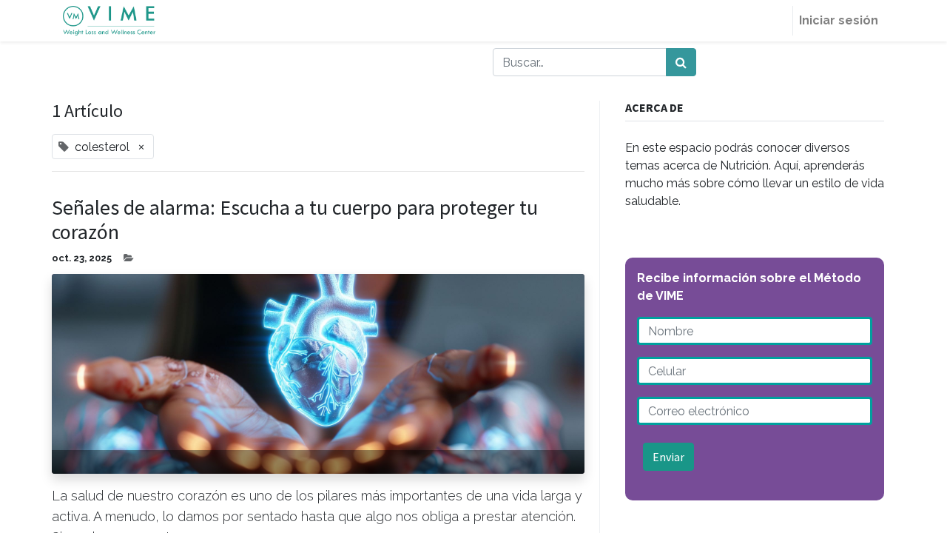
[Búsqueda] (681, 62)
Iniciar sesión (838, 20)
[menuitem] (775, 21)
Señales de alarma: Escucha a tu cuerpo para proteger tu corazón (295, 220)
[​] (274, 62)
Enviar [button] (668, 456)
